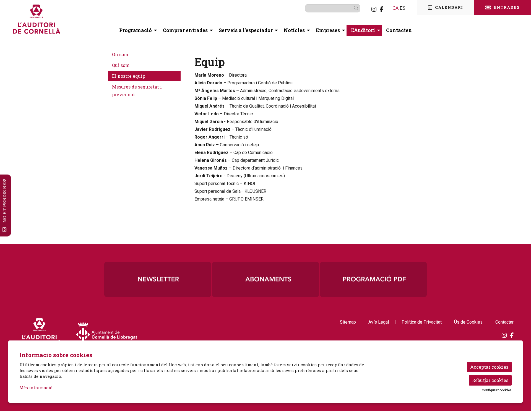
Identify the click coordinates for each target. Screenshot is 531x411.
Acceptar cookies (489, 367)
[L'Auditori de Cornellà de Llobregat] (94, 21)
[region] (265, 279)
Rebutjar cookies (490, 380)
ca (395, 8)
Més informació (36, 387)
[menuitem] (373, 9)
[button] (357, 8)
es (402, 8)
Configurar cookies (497, 390)
